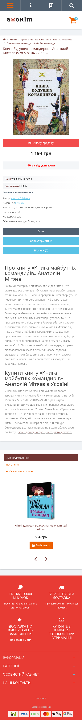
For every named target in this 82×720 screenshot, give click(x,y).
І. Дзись (19, 203)
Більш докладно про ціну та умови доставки (45, 432)
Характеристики (41, 241)
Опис (41, 231)
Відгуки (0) (41, 250)
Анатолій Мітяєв (20, 198)
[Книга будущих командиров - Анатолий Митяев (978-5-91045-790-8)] (41, 97)
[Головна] (4, 39)
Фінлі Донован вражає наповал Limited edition (41, 527)
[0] (72, 22)
